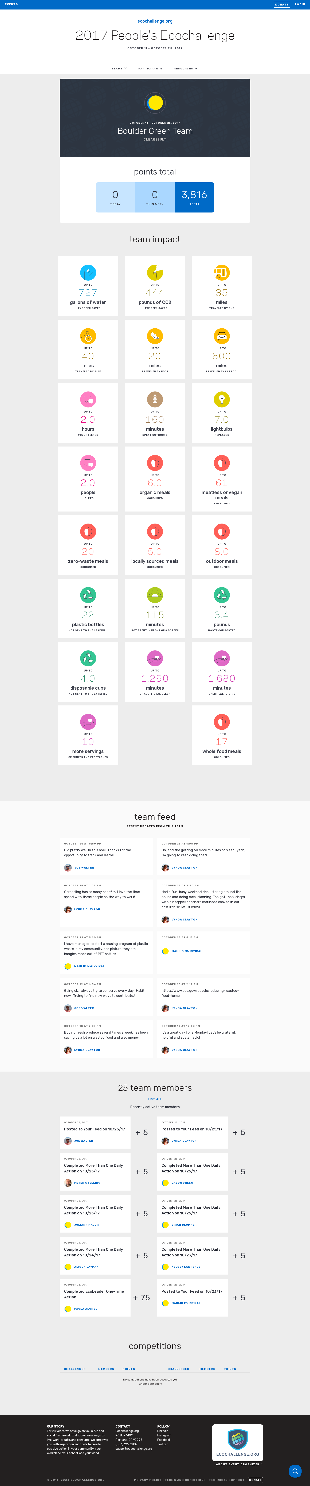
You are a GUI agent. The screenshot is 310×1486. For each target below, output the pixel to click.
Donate (282, 4)
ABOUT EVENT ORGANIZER (238, 1464)
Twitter (162, 1444)
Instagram (164, 1435)
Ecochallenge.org (155, 21)
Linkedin (162, 1431)
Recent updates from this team (155, 826)
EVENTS (11, 4)
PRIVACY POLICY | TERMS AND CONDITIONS (170, 1480)
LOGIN (300, 4)
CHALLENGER (75, 1369)
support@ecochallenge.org (134, 1449)
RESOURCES (183, 68)
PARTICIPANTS (150, 68)
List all (155, 1099)
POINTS (129, 1369)
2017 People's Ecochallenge (155, 36)
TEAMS (117, 68)
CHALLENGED (179, 1369)
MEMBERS (106, 1369)
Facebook (164, 1440)
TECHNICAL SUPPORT (227, 1480)
